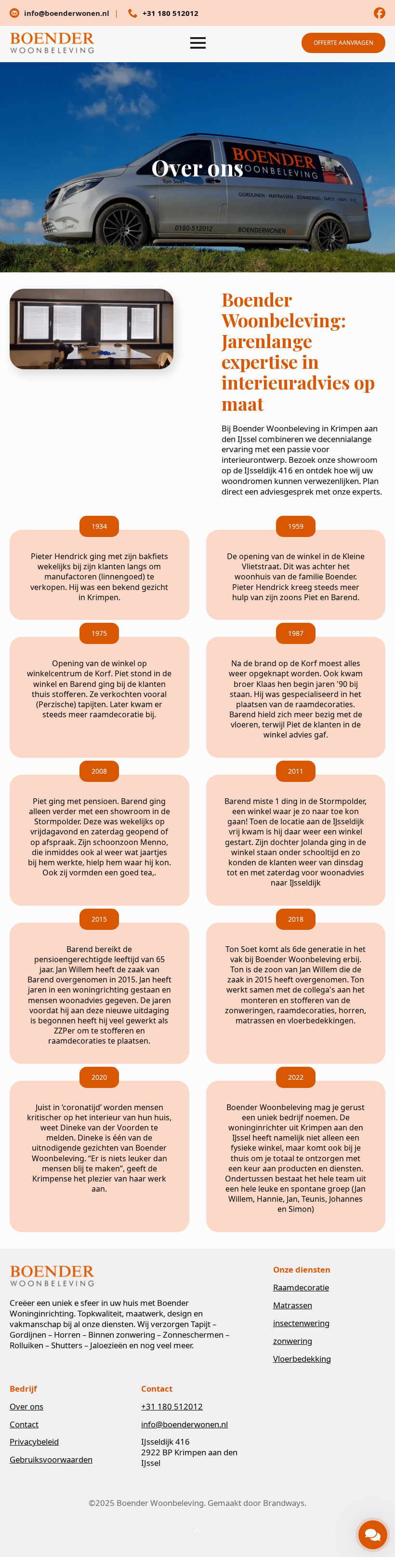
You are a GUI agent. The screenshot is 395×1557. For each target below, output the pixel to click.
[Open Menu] (198, 43)
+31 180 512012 (172, 1406)
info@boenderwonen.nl (184, 1424)
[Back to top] (197, 1531)
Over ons (26, 1406)
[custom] (379, 13)
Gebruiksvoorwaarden (51, 1459)
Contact (24, 1424)
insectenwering (301, 1323)
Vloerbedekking (302, 1359)
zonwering (292, 1341)
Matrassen (292, 1305)
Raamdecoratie (301, 1287)
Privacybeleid (34, 1441)
